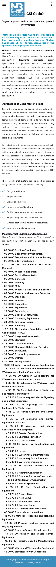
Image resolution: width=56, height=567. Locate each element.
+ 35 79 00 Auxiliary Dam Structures (26, 508)
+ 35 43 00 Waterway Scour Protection (27, 458)
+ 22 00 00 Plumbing (14, 325)
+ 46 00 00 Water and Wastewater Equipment (28, 548)
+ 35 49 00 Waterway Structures (24, 462)
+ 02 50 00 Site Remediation (18, 261)
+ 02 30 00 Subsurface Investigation (22, 253)
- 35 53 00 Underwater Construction (26, 480)
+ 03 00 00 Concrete (13, 279)
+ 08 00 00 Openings (14, 297)
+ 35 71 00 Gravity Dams (20, 494)
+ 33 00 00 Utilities (12, 358)
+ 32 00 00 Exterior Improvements (21, 354)
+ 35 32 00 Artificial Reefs (20, 440)
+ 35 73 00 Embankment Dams (23, 501)
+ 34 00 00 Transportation (16, 361)
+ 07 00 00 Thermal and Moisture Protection (26, 293)
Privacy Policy (33, 562)
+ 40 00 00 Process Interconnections (22, 512)
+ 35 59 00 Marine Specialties (22, 483)
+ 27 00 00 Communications (17, 343)
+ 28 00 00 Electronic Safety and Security (25, 347)
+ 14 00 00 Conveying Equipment (20, 318)
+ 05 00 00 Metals (12, 286)
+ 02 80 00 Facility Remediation (19, 275)
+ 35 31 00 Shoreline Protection (23, 437)
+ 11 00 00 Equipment (14, 307)
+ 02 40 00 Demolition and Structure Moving (26, 257)
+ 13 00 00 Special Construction (20, 314)
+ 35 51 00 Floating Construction (24, 472)
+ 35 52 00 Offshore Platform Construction (29, 476)
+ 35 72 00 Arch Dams (18, 498)
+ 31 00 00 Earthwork (14, 350)
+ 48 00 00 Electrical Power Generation (24, 551)
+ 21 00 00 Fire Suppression (17, 322)
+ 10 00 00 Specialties (14, 304)
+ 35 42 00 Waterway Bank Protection (27, 454)
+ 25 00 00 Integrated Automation (21, 336)
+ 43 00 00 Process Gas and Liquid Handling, (27, 530)
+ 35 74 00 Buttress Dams (20, 505)
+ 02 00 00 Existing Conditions (19, 250)
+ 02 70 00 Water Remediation (19, 271)
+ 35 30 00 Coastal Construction (24, 433)
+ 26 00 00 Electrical (13, 340)
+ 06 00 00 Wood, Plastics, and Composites (26, 289)
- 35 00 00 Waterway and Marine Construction (28, 365)
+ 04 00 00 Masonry (13, 282)
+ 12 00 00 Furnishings (15, 311)
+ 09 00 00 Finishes (13, 300)
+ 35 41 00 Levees (16, 451)
